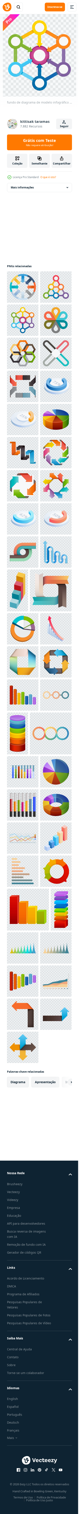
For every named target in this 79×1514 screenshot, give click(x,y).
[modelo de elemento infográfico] (22, 817)
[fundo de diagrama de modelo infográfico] (22, 287)
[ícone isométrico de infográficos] (22, 519)
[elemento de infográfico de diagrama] (22, 1103)
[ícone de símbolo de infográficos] (50, 855)
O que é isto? (48, 177)
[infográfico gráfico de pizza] (22, 1356)
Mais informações (22, 187)
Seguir (64, 126)
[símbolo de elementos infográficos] (22, 585)
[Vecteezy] (7, 7)
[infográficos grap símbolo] (22, 937)
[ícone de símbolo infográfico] (22, 970)
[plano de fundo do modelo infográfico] (22, 485)
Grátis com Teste (39, 142)
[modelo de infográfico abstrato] (22, 419)
